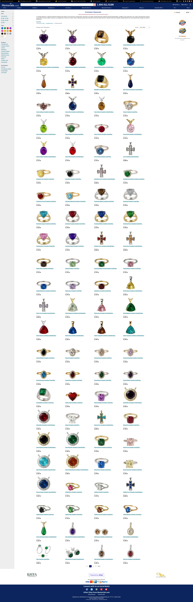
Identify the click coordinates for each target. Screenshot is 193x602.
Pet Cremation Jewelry (6, 68)
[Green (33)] (5, 28)
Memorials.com (76, 596)
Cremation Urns (4, 44)
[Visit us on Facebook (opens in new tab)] (183, 1)
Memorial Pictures (106, 7)
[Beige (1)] (2, 36)
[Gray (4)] (10, 34)
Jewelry (19, 7)
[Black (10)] (2, 34)
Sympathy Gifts (158, 7)
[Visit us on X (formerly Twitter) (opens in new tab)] (91, 589)
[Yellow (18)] (5, 31)
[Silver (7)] (8, 34)
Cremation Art (4, 62)
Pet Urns (3, 67)
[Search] (94, 4)
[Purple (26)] (10, 28)
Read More (38, 21)
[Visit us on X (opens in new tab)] (189, 1)
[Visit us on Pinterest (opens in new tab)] (187, 1)
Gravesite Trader (101, 594)
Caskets (34, 7)
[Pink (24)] (2, 31)
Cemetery (68, 7)
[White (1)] (5, 36)
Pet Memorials (4, 70)
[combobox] (57, 4)
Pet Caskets (4, 72)
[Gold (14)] (8, 31)
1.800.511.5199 (105, 4)
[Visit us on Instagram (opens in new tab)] (185, 1)
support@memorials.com (104, 596)
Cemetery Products (5, 51)
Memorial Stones (86, 7)
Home (43, 23)
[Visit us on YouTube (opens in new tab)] (191, 1)
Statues (141, 7)
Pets (188, 7)
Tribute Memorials (91, 594)
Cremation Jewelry (5, 45)
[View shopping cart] (190, 5)
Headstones (51, 7)
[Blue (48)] (2, 28)
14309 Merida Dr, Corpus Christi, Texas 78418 (88, 596)
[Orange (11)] (10, 31)
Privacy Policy (101, 598)
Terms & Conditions (93, 598)
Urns (4, 7)
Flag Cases (125, 7)
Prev (87, 566)
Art (174, 7)
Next (99, 566)
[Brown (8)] (5, 34)
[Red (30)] (8, 28)
